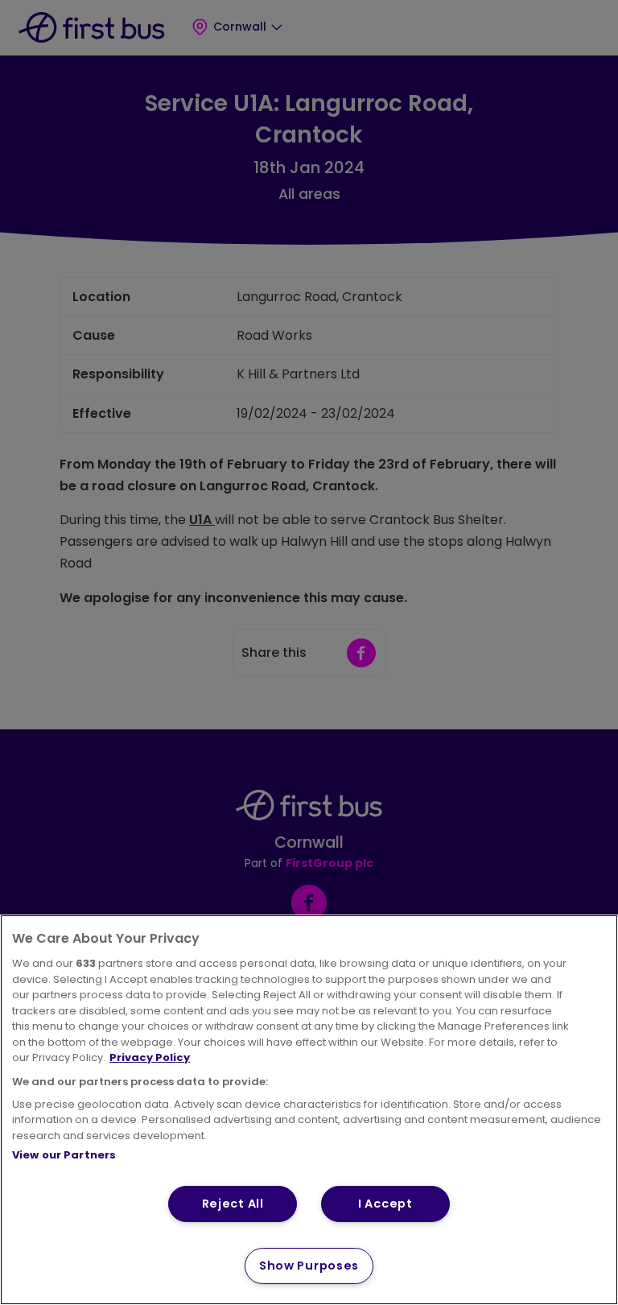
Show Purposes (309, 1266)
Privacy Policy (149, 1057)
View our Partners (64, 1155)
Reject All (233, 1204)
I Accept (385, 1204)
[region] (309, 1110)
